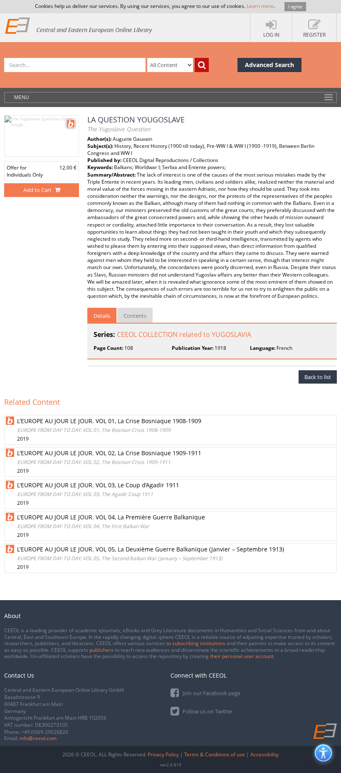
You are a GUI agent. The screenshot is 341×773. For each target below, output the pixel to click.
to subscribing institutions (195, 643)
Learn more (260, 6)
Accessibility (264, 754)
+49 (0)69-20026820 (44, 732)
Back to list (317, 377)
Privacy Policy (163, 754)
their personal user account (242, 656)
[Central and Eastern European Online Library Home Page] (79, 25)
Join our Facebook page (210, 693)
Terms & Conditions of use (214, 754)
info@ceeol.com (38, 738)
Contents (135, 315)
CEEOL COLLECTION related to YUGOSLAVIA (184, 334)
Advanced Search (269, 65)
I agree (295, 6)
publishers (101, 649)
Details (102, 315)
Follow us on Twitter (206, 711)
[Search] (202, 65)
